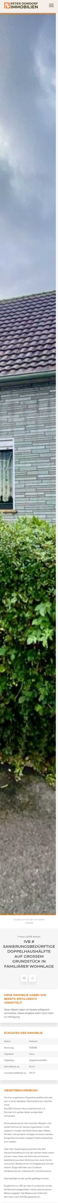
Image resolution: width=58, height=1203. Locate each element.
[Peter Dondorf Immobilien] (24, 5)
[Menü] (50, 5)
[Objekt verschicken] (24, 978)
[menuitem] (50, 5)
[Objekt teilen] (32, 978)
